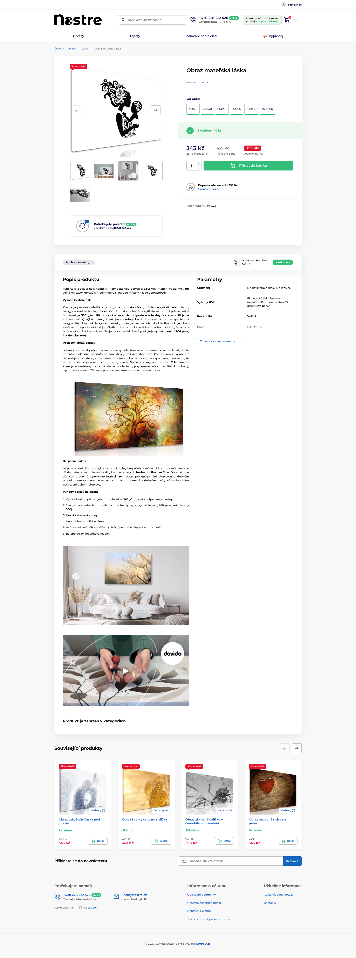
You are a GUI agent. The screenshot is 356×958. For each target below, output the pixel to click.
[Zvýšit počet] (198, 163)
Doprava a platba (199, 910)
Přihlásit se (295, 4)
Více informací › (197, 82)
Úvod (57, 48)
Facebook (90, 907)
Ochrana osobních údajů (204, 902)
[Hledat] (123, 20)
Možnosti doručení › (210, 188)
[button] (155, 110)
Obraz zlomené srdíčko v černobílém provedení (204, 821)
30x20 (193, 109)
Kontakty (270, 902)
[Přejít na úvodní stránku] (78, 19)
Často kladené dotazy (278, 894)
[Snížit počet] (198, 168)
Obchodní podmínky (201, 894)
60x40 (221, 109)
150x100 (267, 109)
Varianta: (193, 99)
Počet (191, 165)
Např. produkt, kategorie (144, 19)
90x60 (236, 109)
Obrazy (71, 48)
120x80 (251, 109)
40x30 (207, 109)
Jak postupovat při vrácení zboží (209, 919)
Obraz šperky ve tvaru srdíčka (144, 819)
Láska (85, 48)
